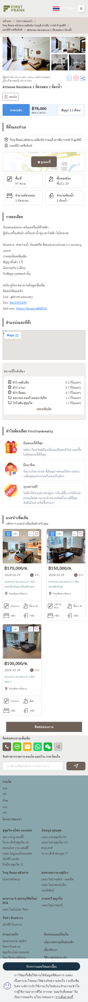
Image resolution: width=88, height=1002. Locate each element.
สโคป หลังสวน (11, 879)
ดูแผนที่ (45, 162)
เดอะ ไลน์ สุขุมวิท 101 (54, 842)
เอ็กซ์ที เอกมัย (11, 859)
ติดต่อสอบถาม (44, 727)
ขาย (5, 788)
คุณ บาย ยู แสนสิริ (13, 837)
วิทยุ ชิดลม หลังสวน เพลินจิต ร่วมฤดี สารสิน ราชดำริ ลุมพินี (34, 25)
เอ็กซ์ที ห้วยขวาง (12, 924)
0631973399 (18, 302)
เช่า (5, 794)
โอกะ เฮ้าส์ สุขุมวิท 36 (16, 842)
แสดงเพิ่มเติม (44, 408)
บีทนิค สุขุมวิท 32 (13, 864)
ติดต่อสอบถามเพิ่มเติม (16, 738)
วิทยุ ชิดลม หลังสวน (15, 872)
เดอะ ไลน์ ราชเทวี (52, 905)
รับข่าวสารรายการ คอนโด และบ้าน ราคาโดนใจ (31, 756)
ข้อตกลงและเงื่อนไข (56, 934)
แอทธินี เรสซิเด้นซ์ (12, 29)
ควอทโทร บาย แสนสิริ (16, 848)
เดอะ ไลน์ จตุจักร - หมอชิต (57, 879)
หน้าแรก (7, 21)
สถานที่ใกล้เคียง (14, 371)
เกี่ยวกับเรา (50, 950)
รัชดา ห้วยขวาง (13, 918)
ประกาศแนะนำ (24, 21)
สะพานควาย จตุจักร (54, 872)
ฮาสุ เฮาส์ (47, 848)
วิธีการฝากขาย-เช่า (55, 957)
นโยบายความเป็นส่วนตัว (59, 942)
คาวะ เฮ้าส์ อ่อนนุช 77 (54, 853)
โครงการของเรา (12, 819)
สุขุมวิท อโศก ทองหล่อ (17, 830)
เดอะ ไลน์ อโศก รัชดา (16, 909)
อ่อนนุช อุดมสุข (51, 830)
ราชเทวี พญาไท (52, 898)
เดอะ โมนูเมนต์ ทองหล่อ (17, 853)
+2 (58, 747)
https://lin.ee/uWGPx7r (31, 308)
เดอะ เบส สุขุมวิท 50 (53, 837)
